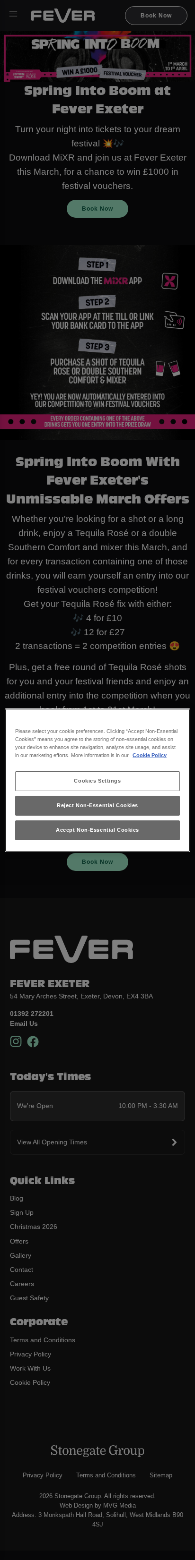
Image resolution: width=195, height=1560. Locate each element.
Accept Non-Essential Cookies (97, 830)
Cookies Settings (97, 781)
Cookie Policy (150, 755)
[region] (97, 780)
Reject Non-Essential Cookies (97, 805)
